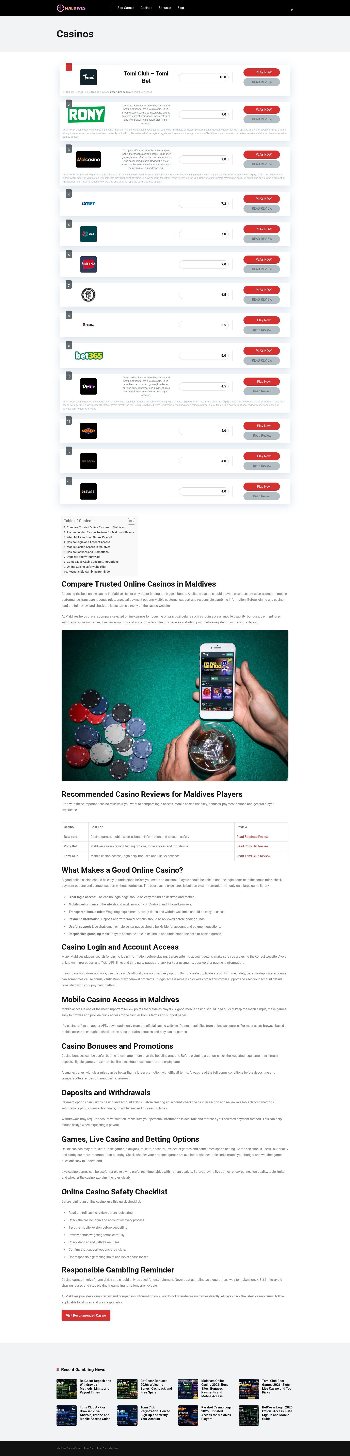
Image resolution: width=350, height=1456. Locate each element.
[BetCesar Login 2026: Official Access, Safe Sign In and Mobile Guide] (249, 1424)
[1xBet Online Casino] (88, 211)
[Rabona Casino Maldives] (88, 271)
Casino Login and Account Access (88, 542)
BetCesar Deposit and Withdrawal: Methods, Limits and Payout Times (95, 1386)
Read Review (262, 330)
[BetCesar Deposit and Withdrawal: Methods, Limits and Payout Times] (67, 1398)
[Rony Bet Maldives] (88, 121)
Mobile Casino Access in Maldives (88, 547)
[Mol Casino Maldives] (88, 166)
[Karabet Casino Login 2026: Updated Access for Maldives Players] (188, 1424)
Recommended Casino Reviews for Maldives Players (100, 532)
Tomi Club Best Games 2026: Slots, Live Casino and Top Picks (276, 1386)
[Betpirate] (88, 393)
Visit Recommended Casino (86, 1315)
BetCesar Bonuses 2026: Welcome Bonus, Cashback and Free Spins (156, 1386)
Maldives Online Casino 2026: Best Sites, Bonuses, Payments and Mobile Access (214, 1388)
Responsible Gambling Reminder (89, 571)
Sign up (95, 92)
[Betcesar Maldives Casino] (88, 302)
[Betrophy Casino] (88, 468)
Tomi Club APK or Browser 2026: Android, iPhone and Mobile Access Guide (95, 1413)
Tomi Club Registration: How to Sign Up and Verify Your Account (155, 1413)
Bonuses (165, 8)
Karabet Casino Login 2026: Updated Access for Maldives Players (217, 1413)
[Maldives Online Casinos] (72, 6)
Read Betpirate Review (252, 837)
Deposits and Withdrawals (83, 557)
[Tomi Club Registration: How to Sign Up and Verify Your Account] (127, 1424)
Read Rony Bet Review (252, 846)
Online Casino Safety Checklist (86, 567)
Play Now (263, 320)
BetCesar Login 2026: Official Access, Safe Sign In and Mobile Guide (277, 1413)
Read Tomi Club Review (253, 856)
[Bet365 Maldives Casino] (88, 363)
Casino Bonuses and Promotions (88, 552)
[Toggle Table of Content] (129, 521)
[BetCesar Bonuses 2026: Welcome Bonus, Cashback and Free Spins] (127, 1398)
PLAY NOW (263, 72)
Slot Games (125, 8)
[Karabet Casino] (88, 438)
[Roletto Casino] (88, 332)
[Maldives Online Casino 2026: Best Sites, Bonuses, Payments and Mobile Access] (188, 1398)
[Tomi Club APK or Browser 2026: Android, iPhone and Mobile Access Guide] (67, 1424)
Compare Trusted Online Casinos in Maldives (96, 527)
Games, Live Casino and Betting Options (92, 562)
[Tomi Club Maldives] (88, 84)
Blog (180, 8)
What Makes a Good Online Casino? (89, 537)
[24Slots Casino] (88, 498)
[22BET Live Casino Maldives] (88, 241)
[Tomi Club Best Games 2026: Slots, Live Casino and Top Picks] (249, 1398)
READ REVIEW (262, 82)
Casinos (146, 8)
